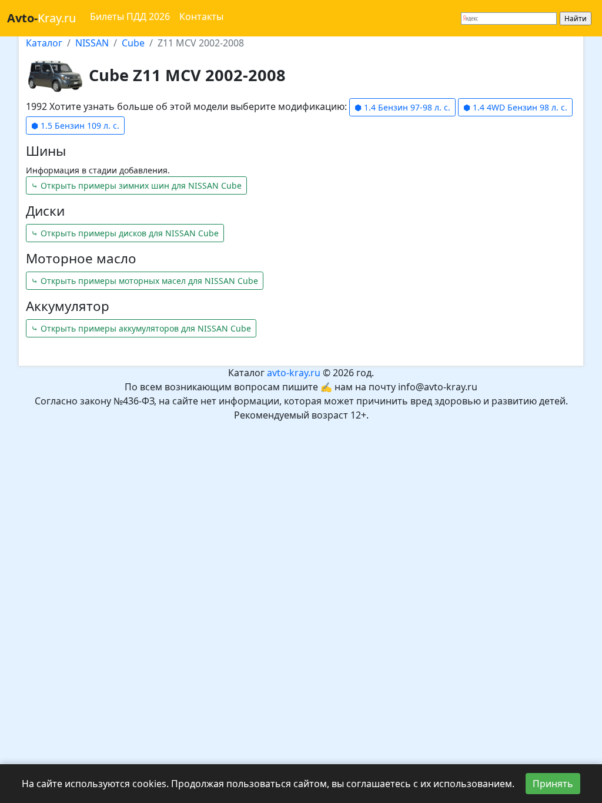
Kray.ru (41, 18)
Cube (133, 42)
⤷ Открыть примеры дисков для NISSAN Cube (125, 233)
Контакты (201, 16)
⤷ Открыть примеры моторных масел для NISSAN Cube (144, 280)
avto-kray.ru (293, 372)
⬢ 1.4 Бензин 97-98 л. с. (402, 107)
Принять (553, 783)
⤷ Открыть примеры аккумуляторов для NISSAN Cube (141, 328)
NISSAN (92, 42)
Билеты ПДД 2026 (130, 16)
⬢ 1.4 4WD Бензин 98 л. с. (515, 107)
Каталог (44, 42)
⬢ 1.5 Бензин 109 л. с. (75, 125)
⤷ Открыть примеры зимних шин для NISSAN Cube (136, 185)
